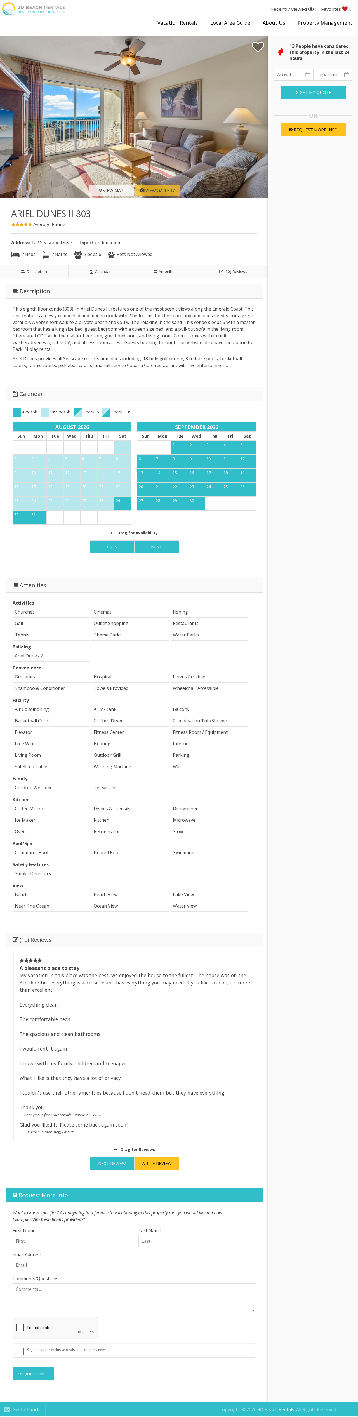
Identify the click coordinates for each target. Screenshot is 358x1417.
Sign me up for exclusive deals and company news (66, 1350)
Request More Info (315, 129)
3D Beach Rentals (276, 1409)
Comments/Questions (35, 1278)
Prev (112, 546)
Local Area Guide (230, 22)
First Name (24, 1230)
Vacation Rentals (177, 22)
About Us (274, 22)
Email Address (27, 1254)
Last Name (149, 1230)
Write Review (157, 1163)
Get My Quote (314, 92)
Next (156, 546)
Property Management (325, 22)
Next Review (112, 1163)
